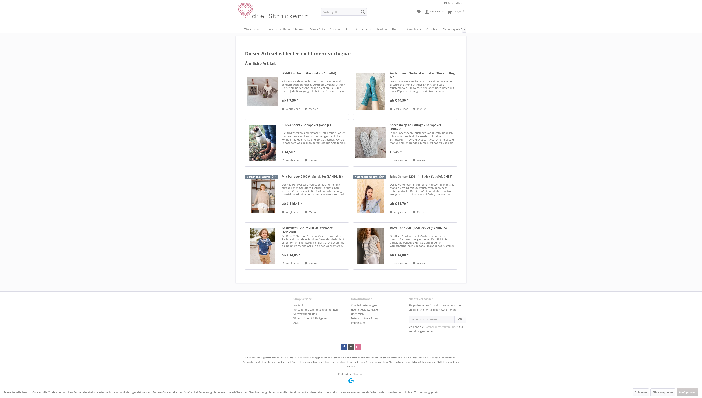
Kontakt (298, 305)
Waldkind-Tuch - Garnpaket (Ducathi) (309, 73)
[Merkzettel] (418, 12)
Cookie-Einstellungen (364, 305)
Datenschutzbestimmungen (441, 327)
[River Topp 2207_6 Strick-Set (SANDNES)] (370, 246)
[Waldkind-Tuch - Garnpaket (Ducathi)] (262, 91)
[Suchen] (363, 12)
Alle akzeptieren (662, 392)
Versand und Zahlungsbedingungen (315, 309)
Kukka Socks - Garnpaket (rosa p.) (306, 125)
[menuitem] (344, 12)
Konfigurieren (687, 392)
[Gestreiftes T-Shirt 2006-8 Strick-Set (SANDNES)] (262, 246)
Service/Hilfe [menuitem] (455, 3)
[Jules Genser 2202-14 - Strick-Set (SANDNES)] (370, 194)
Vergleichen (292, 109)
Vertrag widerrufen (305, 314)
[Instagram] (351, 347)
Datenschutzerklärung (364, 318)
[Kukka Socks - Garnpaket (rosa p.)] (262, 143)
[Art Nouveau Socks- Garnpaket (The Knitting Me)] (370, 91)
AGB (296, 322)
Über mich (357, 314)
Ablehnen (641, 392)
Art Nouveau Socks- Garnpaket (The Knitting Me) (422, 75)
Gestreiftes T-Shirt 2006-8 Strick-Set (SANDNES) (307, 229)
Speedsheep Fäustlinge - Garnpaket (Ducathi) (415, 126)
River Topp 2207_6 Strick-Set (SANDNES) (418, 228)
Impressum (358, 322)
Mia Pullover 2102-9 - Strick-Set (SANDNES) (312, 177)
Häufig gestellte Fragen (365, 309)
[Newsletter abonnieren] (460, 319)
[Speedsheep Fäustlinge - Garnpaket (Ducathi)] (370, 143)
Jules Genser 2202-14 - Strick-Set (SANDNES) (421, 177)
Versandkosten (303, 357)
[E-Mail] (358, 347)
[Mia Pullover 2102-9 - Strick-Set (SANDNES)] (262, 194)
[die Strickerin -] (265, 12)
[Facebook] (344, 347)
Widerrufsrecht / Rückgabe (310, 318)
